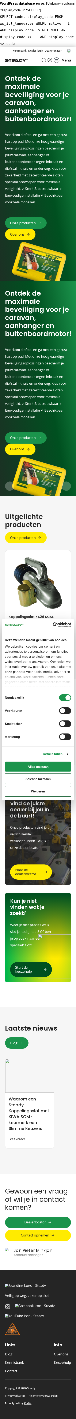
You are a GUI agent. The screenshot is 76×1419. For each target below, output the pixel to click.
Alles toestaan (38, 766)
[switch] (65, 710)
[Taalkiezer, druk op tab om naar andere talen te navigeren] (69, 51)
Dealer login (35, 50)
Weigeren (38, 791)
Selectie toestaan (38, 779)
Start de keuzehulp (23, 969)
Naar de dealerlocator (25, 872)
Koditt (27, 1403)
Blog (14, 1043)
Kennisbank (20, 50)
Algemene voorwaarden (43, 1396)
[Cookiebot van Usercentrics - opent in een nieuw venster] (53, 625)
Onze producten (23, 537)
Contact (11, 1371)
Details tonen (52, 754)
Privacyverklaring (15, 1396)
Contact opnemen (35, 1235)
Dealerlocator (53, 50)
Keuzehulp (62, 1362)
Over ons (61, 1354)
